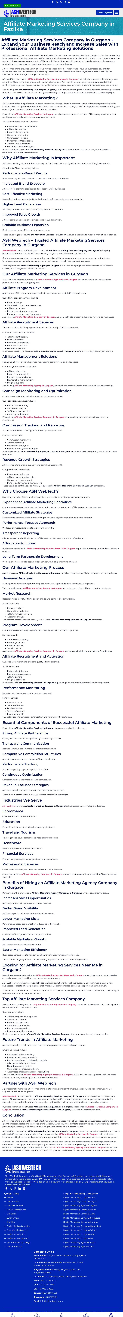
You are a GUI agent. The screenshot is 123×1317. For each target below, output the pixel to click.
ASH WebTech (9, 250)
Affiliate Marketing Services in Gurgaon (34, 114)
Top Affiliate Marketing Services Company (55, 1004)
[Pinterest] (69, 2)
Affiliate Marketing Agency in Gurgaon (33, 386)
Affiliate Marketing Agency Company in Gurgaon (48, 1075)
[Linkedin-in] (65, 2)
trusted (77, 1147)
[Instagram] (61, 2)
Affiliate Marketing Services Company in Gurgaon (53, 79)
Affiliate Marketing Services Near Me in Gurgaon (51, 549)
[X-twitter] (57, 2)
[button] (116, 12)
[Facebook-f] (53, 2)
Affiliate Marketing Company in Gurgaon (34, 317)
